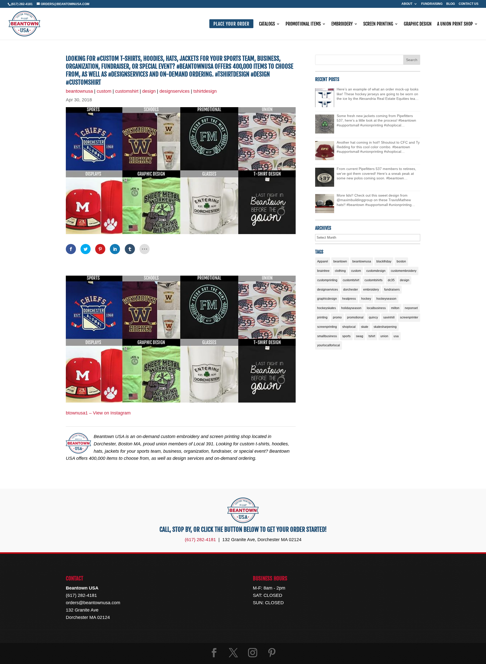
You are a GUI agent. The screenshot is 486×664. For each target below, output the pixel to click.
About (406, 4)
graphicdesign (327, 298)
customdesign (376, 271)
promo (337, 317)
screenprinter (409, 317)
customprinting (327, 280)
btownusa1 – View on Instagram (98, 412)
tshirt (372, 336)
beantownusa (79, 91)
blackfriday (383, 261)
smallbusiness (327, 336)
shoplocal (349, 327)
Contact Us (468, 4)
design (149, 91)
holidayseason (351, 308)
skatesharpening (385, 327)
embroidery (371, 289)
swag (359, 336)
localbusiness (376, 308)
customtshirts (373, 280)
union (384, 336)
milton (395, 308)
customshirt (126, 91)
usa (396, 336)
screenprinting (327, 327)
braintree (323, 271)
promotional (355, 317)
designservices (174, 91)
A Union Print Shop (455, 24)
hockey (366, 298)
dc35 (391, 280)
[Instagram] (252, 652)
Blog (450, 4)
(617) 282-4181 (22, 4)
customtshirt (351, 280)
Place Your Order (231, 24)
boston (401, 261)
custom (104, 91)
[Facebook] (214, 652)
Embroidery (342, 24)
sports (346, 336)
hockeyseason (386, 298)
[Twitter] (233, 652)
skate (364, 327)
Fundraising (431, 4)
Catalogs (267, 24)
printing (322, 317)
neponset (411, 308)
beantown (340, 261)
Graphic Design (418, 24)
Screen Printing (378, 24)
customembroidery (403, 271)
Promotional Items (303, 24)
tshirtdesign (205, 91)
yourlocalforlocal (328, 345)
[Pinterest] (271, 652)
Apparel (322, 261)
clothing (340, 271)
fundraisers (392, 289)
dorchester (350, 289)
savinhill (389, 317)
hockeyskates (326, 308)
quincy (373, 317)
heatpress (349, 298)
